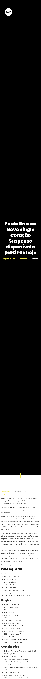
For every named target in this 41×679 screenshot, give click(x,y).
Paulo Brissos (5, 492)
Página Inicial (9, 259)
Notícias (23, 259)
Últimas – (4, 494)
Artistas (3, 489)
